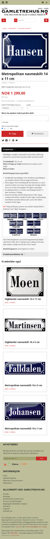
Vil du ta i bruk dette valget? (10, 126)
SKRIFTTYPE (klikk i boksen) (11, 105)
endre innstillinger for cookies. (36, 527)
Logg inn (6, 509)
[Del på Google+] (9, 140)
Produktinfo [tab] (8, 149)
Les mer (19, 527)
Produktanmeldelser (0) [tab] (13, 254)
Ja (4, 128)
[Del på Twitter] (3, 140)
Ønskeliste (39, 134)
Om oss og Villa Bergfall (12, 501)
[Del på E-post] (16, 140)
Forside (5, 28)
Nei (11, 128)
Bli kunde (6, 497)
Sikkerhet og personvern (13, 481)
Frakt (5, 476)
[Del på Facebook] (6, 140)
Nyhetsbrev (7, 483)
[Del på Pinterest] (13, 140)
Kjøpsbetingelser (9, 478)
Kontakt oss (7, 511)
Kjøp (14, 134)
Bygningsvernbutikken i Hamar (15, 504)
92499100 (14, 533)
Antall (28, 105)
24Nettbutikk (14, 535)
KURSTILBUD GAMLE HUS (13, 499)
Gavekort (6, 506)
